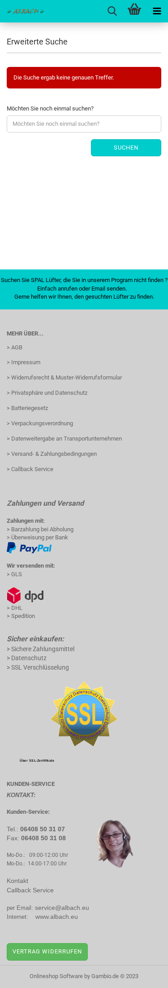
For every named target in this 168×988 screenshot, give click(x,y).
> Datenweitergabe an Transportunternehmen (64, 438)
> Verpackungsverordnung (40, 423)
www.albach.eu (56, 916)
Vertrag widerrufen (47, 951)
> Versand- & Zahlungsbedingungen (52, 453)
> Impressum (23, 362)
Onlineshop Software (56, 976)
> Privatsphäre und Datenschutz (47, 392)
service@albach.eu (62, 907)
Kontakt (17, 880)
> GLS (14, 574)
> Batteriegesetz (27, 408)
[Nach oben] (143, 974)
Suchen (126, 147)
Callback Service (30, 890)
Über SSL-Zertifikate (37, 760)
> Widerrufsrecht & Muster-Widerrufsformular (64, 377)
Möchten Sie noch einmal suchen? (50, 108)
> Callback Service (30, 469)
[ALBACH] (22, 11)
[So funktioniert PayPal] (29, 547)
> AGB (14, 347)
